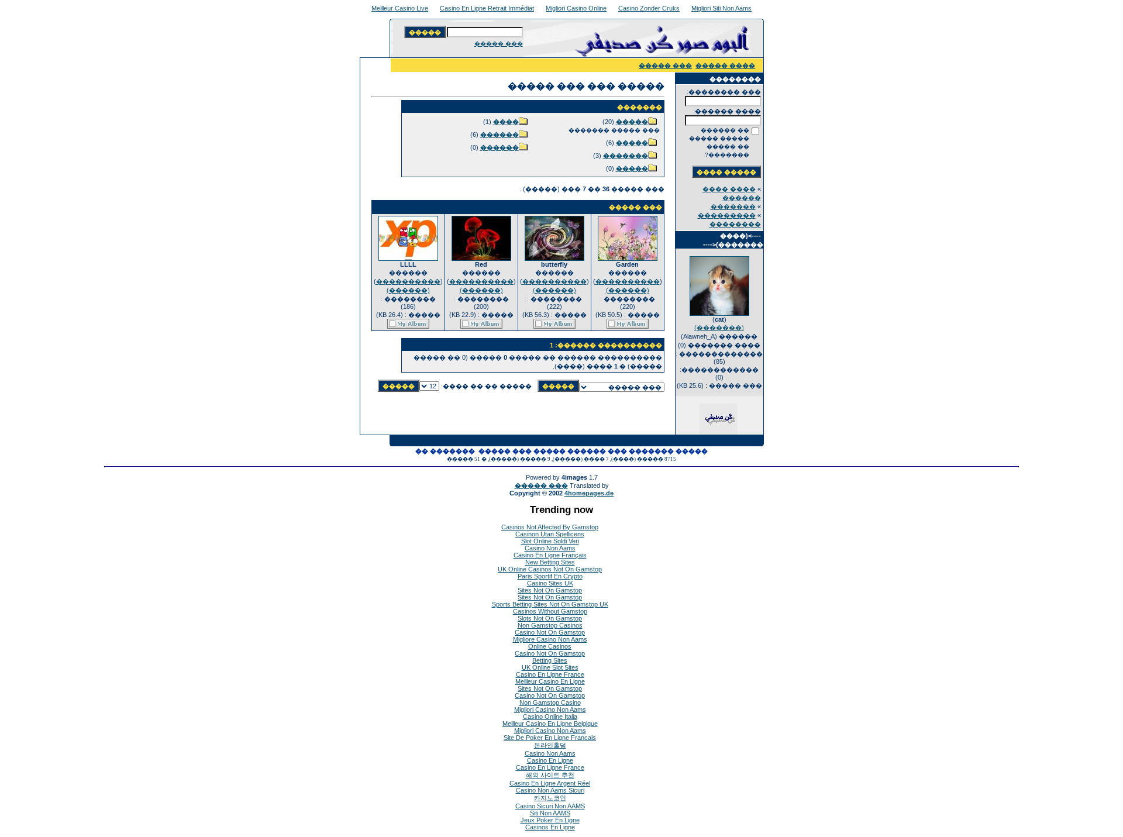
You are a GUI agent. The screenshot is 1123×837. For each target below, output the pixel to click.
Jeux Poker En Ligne (550, 820)
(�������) (719, 327)
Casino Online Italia (550, 716)
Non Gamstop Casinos (550, 625)
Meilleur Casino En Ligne (550, 681)
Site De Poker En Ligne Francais (550, 737)
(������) (627, 290)
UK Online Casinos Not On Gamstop (550, 569)
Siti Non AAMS (550, 813)
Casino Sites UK (550, 583)
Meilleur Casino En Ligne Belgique (550, 723)
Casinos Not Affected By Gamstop (549, 527)
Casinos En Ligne (550, 827)
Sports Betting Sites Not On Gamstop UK (550, 604)
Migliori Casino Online (576, 8)
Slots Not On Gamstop (550, 618)
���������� (627, 281)
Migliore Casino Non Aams (550, 639)
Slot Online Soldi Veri (550, 541)
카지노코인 (550, 797)
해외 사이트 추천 (550, 775)
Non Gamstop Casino (550, 702)
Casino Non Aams (550, 548)
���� (506, 121)
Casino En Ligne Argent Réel (549, 783)
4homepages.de (589, 493)
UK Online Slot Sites (550, 667)
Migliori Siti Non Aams (721, 8)
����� (632, 121)
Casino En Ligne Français (550, 555)
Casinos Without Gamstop (550, 611)
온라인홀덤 (550, 745)
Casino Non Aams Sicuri (550, 790)
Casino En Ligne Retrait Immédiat (487, 8)
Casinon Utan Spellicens (549, 534)
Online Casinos (549, 646)
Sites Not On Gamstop (550, 590)
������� (733, 206)
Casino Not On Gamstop (550, 632)
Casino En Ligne (550, 760)
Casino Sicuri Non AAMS (550, 806)
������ (499, 134)
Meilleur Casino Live (399, 8)
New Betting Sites (550, 562)
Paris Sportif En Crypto (550, 576)
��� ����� (498, 43)
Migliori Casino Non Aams (550, 709)
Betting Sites (549, 660)
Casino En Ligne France (550, 674)
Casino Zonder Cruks (649, 8)
